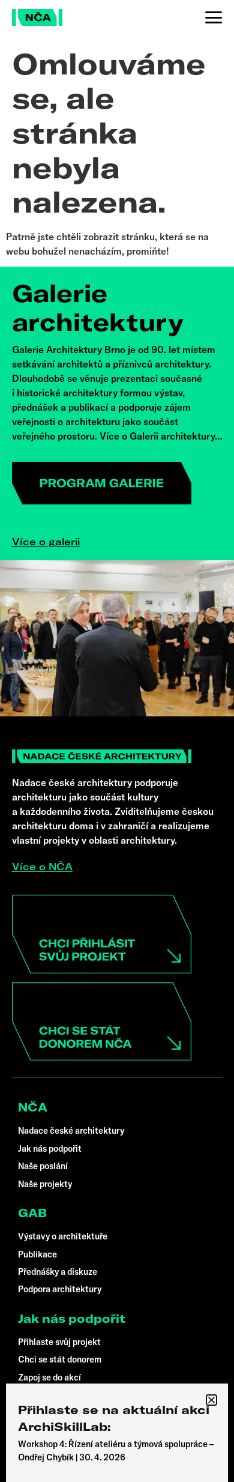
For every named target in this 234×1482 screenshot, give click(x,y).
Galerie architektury (98, 307)
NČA (32, 1107)
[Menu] (213, 17)
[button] (211, 1400)
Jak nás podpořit (71, 1318)
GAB (32, 1213)
